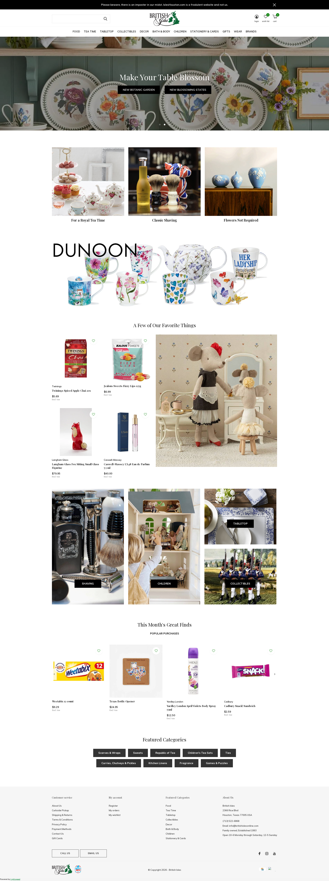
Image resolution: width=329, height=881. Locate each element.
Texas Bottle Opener (122, 701)
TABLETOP (240, 523)
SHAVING (88, 583)
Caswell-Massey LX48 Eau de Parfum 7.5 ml (127, 465)
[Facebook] (259, 853)
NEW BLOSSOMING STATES (188, 89)
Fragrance (186, 763)
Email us (93, 853)
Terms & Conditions (62, 819)
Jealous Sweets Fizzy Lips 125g (122, 386)
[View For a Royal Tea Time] (88, 181)
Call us (65, 853)
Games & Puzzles (217, 763)
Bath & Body (161, 31)
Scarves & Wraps (109, 752)
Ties (228, 752)
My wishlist (114, 815)
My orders (114, 810)
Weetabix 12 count (63, 701)
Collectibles (126, 31)
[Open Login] (93, 341)
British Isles (175, 869)
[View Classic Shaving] (164, 181)
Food (76, 31)
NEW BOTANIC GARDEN (139, 89)
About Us (57, 805)
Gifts (226, 31)
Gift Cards (57, 838)
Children (180, 31)
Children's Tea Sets (200, 752)
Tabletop (107, 31)
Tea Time (90, 31)
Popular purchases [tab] (164, 633)
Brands (251, 31)
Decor (144, 31)
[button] (159, 124)
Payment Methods (61, 829)
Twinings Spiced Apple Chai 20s (71, 390)
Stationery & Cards (204, 31)
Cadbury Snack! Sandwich (239, 706)
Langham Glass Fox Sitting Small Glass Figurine (75, 465)
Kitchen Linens (158, 763)
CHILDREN (164, 583)
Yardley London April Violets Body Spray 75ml (191, 707)
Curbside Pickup (60, 810)
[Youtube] (274, 853)
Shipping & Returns (62, 815)
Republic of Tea (165, 752)
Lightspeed (15, 879)
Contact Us (58, 833)
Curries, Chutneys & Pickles (118, 763)
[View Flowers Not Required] (241, 181)
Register (113, 805)
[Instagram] (266, 853)
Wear (238, 31)
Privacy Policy (59, 824)
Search (105, 19)
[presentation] (54, 674)
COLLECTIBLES (240, 583)
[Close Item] (274, 4)
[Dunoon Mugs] (164, 275)
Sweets (138, 752)
